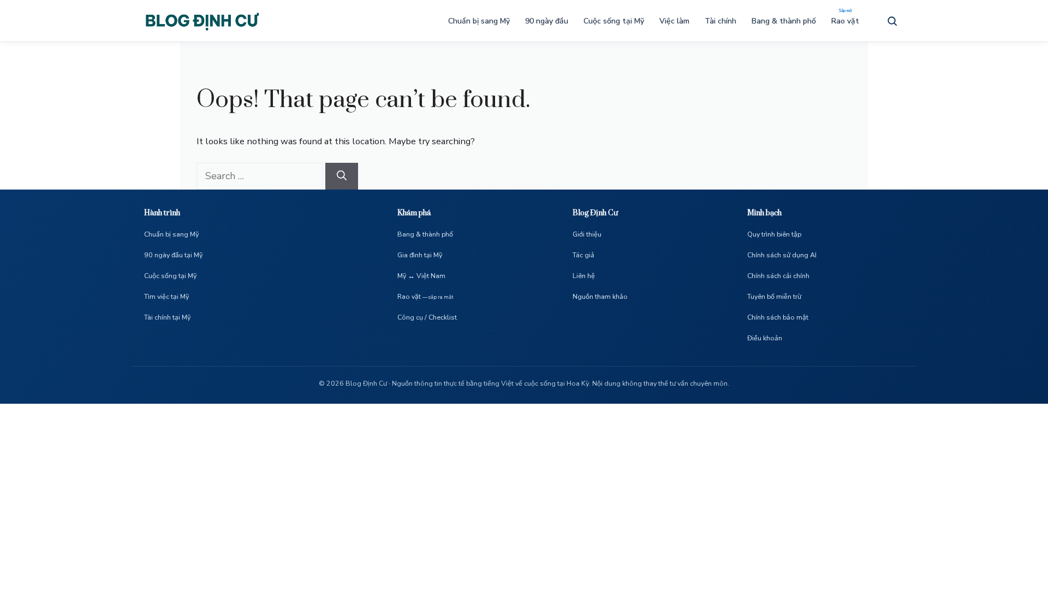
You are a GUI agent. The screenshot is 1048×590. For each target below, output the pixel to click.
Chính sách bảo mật (777, 317)
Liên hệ (584, 275)
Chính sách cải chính (778, 275)
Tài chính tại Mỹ (167, 317)
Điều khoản (764, 338)
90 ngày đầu (546, 21)
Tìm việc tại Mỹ (166, 296)
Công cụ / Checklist (427, 317)
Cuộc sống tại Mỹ (613, 21)
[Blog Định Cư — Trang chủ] (201, 20)
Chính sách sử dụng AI (782, 254)
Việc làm (674, 21)
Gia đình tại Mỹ (419, 254)
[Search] (341, 176)
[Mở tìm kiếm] (892, 21)
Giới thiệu (587, 234)
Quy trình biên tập (774, 234)
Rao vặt (845, 21)
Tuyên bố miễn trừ (774, 296)
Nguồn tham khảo (600, 296)
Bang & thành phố (784, 21)
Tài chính (720, 21)
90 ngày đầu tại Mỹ (173, 254)
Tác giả (583, 254)
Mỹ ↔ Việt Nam (421, 275)
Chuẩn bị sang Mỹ (479, 21)
